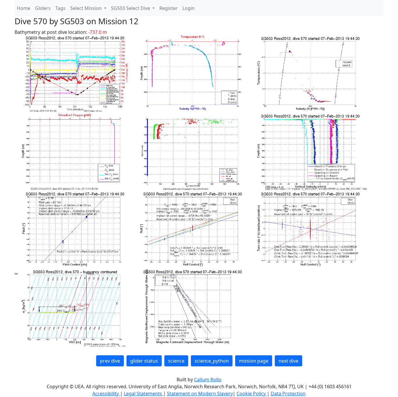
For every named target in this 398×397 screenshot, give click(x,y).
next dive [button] (288, 361)
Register (168, 8)
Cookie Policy (252, 393)
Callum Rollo (207, 379)
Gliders (43, 8)
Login (188, 8)
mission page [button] (253, 361)
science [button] (176, 361)
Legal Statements (143, 393)
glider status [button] (144, 361)
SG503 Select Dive (131, 8)
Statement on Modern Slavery (200, 393)
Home (23, 8)
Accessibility (106, 393)
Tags (60, 8)
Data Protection (288, 393)
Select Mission (86, 8)
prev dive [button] (110, 361)
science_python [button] (212, 361)
